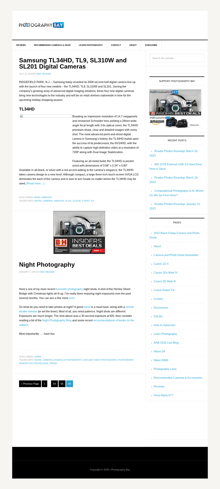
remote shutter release (33, 363)
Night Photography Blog (57, 320)
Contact (158, 298)
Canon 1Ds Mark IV (166, 272)
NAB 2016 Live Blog (166, 342)
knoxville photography (67, 360)
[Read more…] (35, 183)
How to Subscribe (164, 325)
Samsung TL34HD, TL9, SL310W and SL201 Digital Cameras (73, 63)
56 (69, 383)
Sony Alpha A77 (163, 395)
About (157, 246)
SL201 (68, 201)
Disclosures (161, 307)
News (37, 197)
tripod (87, 306)
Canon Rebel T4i (164, 290)
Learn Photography (165, 333)
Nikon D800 (161, 360)
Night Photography (47, 264)
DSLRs (158, 316)
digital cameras (43, 201)
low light (88, 360)
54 (54, 383)
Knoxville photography (69, 289)
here (71, 298)
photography (126, 360)
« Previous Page (30, 383)
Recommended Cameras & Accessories (178, 377)
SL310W (76, 201)
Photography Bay (41, 25)
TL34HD (85, 201)
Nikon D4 (159, 351)
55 (62, 383)
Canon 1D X (161, 263)
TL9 (92, 201)
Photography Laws (165, 369)
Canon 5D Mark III (165, 281)
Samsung (46, 197)
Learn (37, 356)
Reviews (159, 386)
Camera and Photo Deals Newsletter (176, 255)
